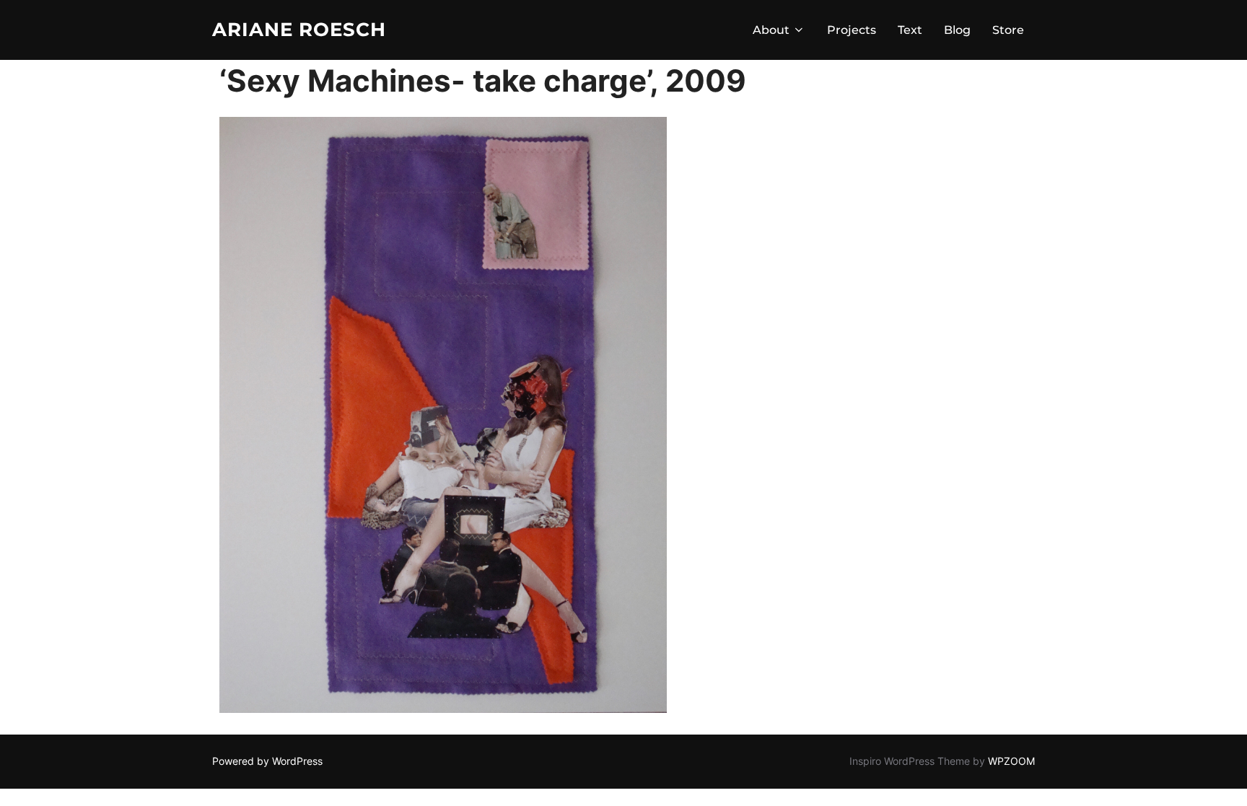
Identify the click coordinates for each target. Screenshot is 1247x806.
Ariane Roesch (299, 29)
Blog (957, 30)
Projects (851, 30)
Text (910, 30)
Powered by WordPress (267, 761)
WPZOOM (1011, 761)
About (771, 30)
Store (1008, 30)
